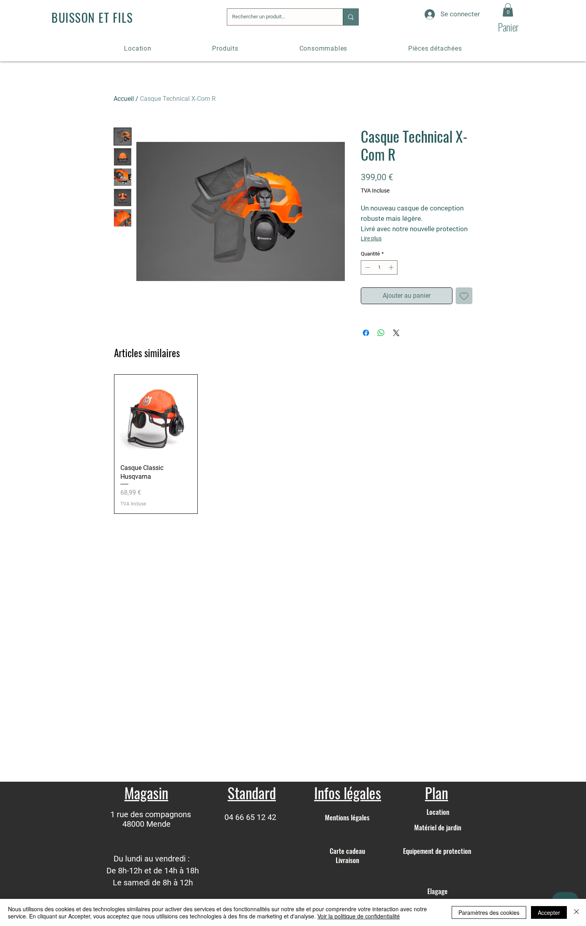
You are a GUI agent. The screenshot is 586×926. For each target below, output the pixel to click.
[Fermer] (576, 912)
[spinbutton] (379, 267)
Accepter (549, 912)
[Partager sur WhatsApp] (381, 333)
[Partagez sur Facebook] (366, 333)
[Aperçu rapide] (155, 416)
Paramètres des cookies (488, 912)
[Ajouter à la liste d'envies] (464, 295)
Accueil (124, 98)
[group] (293, 444)
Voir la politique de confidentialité (358, 916)
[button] (507, 9)
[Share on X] (396, 333)
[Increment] (392, 267)
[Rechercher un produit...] (350, 17)
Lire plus (371, 238)
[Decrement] (367, 267)
